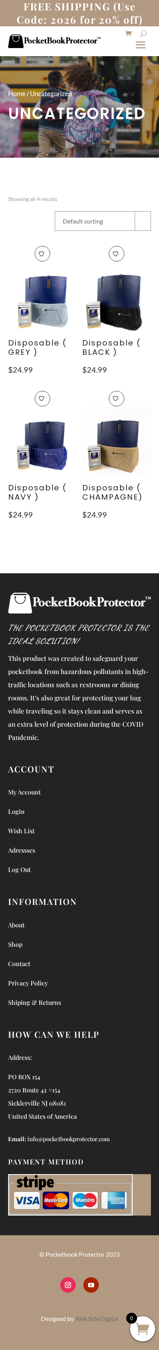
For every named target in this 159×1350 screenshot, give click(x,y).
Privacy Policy (28, 983)
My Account (24, 792)
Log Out (19, 869)
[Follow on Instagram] (68, 1285)
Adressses (21, 850)
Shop (15, 944)
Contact (19, 964)
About (16, 925)
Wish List (21, 831)
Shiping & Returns (34, 1002)
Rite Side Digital (97, 1318)
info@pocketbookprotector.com (68, 1139)
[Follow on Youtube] (91, 1285)
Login (16, 811)
